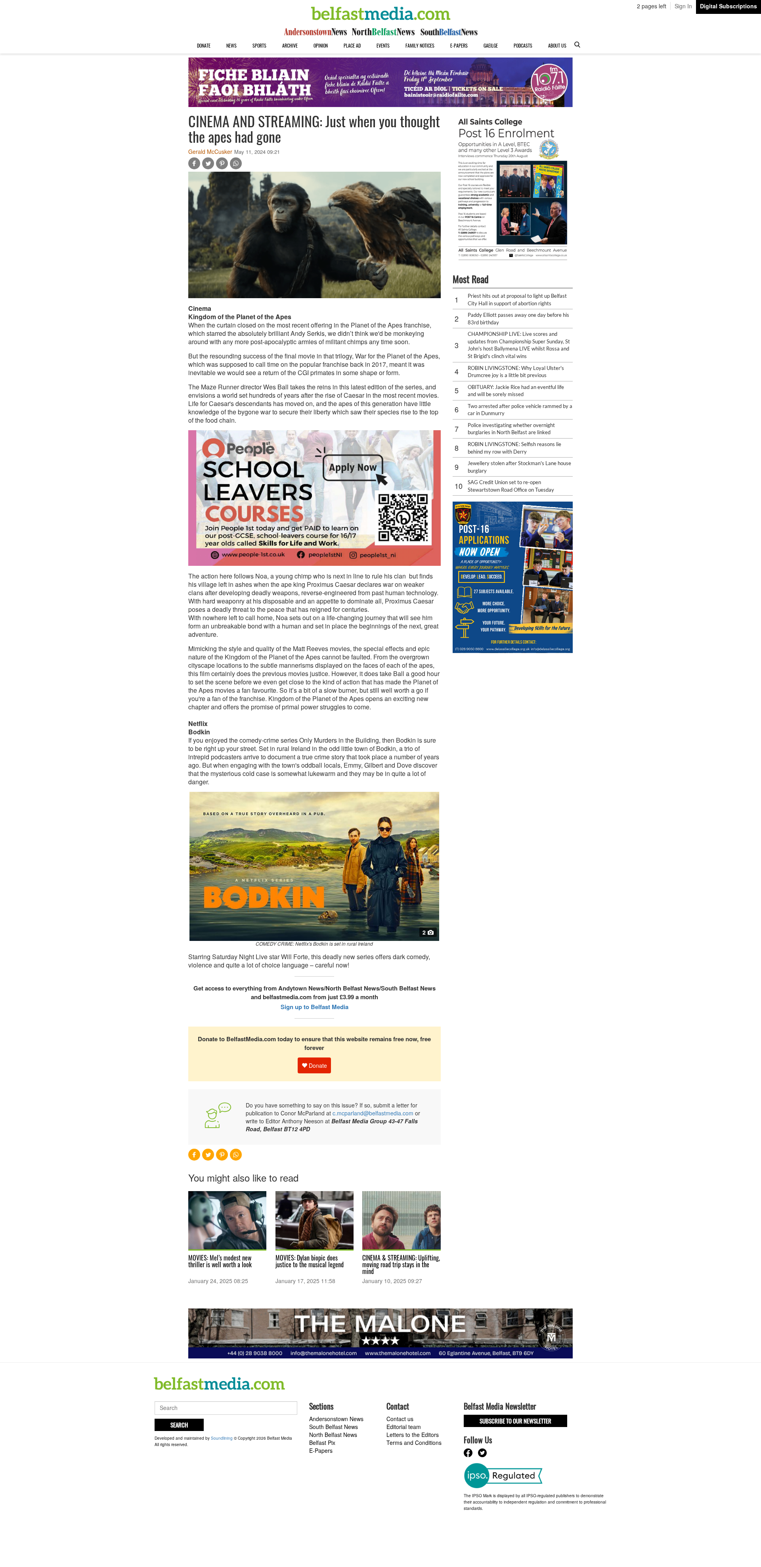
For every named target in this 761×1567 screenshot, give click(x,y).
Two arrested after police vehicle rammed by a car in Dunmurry (520, 410)
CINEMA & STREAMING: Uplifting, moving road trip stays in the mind (401, 1264)
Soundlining (222, 1438)
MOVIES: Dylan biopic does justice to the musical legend (309, 1261)
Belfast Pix (322, 1442)
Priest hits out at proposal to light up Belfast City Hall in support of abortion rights (517, 300)
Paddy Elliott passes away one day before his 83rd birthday (518, 319)
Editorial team (403, 1427)
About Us (557, 45)
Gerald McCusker (210, 151)
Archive (290, 45)
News (231, 45)
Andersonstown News (336, 1419)
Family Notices (419, 45)
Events (383, 45)
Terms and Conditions (414, 1442)
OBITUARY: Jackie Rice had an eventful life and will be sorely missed (516, 391)
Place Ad (352, 45)
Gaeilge (491, 45)
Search (179, 1424)
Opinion (321, 45)
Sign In (683, 6)
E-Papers (459, 45)
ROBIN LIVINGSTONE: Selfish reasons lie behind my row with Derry (514, 448)
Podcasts (523, 45)
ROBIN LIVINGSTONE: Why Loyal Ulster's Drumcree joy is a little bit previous (516, 372)
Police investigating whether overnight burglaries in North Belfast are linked (511, 429)
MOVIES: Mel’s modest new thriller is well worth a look (220, 1261)
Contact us (399, 1419)
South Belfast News (333, 1427)
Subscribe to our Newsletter (515, 1420)
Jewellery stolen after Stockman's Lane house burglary (519, 467)
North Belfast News (333, 1435)
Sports (259, 45)
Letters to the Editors (412, 1435)
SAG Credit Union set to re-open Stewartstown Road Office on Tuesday (511, 486)
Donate (203, 45)
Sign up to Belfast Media (314, 1006)
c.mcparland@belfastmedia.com (373, 1113)
